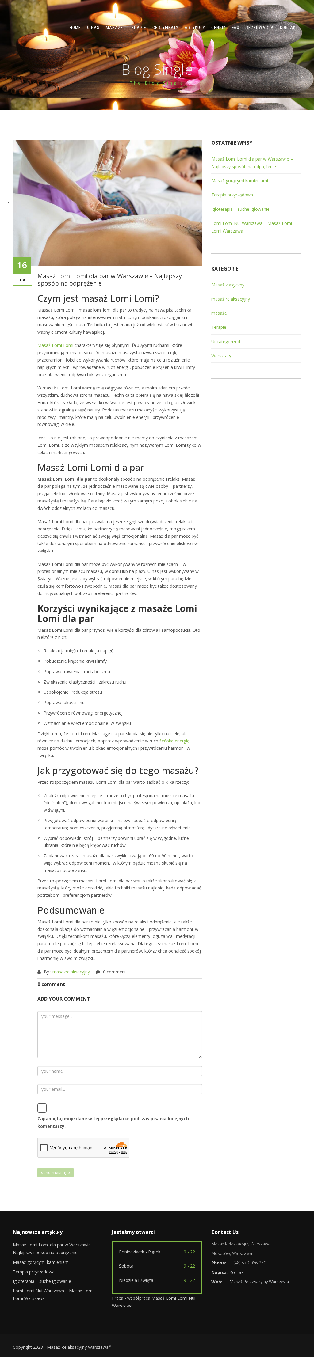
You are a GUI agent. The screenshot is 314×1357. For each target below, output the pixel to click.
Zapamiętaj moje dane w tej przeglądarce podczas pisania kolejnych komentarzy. (113, 1122)
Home (75, 27)
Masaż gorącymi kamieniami (239, 181)
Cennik (218, 27)
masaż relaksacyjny (230, 299)
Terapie (137, 27)
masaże (219, 313)
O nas (93, 27)
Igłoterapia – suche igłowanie (240, 209)
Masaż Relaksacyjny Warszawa (259, 1282)
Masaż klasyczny (227, 285)
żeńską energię (174, 741)
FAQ (235, 27)
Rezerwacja (260, 27)
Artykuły (195, 27)
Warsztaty (221, 355)
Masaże (114, 27)
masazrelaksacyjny (71, 972)
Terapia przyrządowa (232, 195)
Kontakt (289, 27)
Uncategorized (225, 341)
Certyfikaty (165, 27)
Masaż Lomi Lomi (55, 345)
